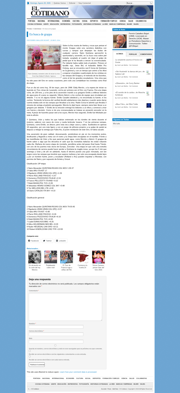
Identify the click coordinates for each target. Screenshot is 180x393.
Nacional (41, 20)
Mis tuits (116, 123)
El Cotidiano (34, 389)
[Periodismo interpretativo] (90, 11)
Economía (66, 20)
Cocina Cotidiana (35, 24)
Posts (109, 389)
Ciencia (123, 20)
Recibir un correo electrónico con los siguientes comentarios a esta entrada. (57, 354)
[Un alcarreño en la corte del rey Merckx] (34, 257)
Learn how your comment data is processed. (78, 372)
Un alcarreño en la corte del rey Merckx (35, 267)
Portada (31, 20)
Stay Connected (84, 3)
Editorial (72, 3)
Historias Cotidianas (92, 24)
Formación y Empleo (109, 20)
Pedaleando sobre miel (50, 266)
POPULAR (133, 54)
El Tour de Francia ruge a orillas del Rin (66, 267)
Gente (45, 24)
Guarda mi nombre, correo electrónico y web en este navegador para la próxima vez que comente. (65, 349)
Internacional (54, 20)
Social (84, 20)
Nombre (32, 324)
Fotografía (77, 24)
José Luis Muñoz (122, 65)
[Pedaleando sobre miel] (50, 257)
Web (30, 338)
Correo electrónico (36, 331)
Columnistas (141, 20)
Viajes (135, 24)
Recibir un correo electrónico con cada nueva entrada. (49, 360)
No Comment (133, 65)
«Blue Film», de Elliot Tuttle (126, 104)
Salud (130, 20)
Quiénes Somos (60, 3)
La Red (105, 24)
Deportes (94, 20)
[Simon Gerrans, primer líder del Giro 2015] (98, 257)
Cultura (76, 20)
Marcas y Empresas (117, 24)
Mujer (129, 24)
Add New (115, 389)
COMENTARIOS (146, 54)
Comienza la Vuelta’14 (82, 266)
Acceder (104, 389)
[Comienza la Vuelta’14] (82, 257)
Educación (54, 24)
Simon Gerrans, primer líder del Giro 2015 (98, 267)
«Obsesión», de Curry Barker (127, 83)
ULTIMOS (119, 54)
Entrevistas (65, 24)
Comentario (34, 291)
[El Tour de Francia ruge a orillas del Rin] (66, 257)
